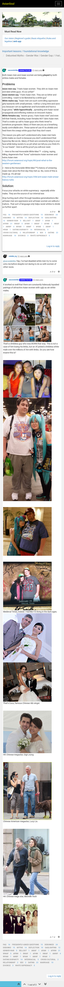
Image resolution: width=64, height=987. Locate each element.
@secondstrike (9, 261)
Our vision (9, 38)
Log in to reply (53, 246)
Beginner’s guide (22, 38)
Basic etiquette (38, 38)
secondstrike (13, 70)
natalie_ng (13, 256)
